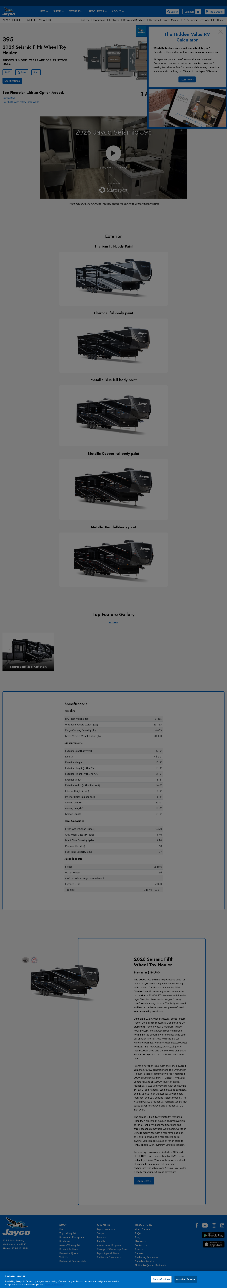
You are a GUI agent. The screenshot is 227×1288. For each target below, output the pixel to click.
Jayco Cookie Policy (54, 1284)
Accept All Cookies (185, 1279)
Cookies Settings (161, 1279)
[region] (113, 1279)
